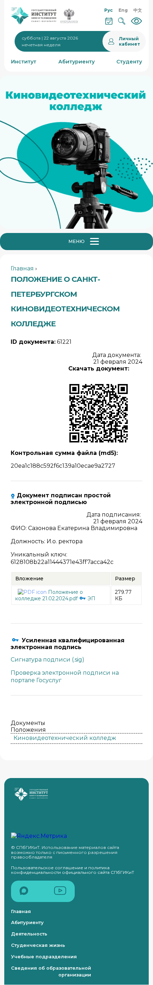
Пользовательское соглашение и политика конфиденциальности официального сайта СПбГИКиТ (72, 870)
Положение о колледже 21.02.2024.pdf (49, 595)
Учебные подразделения (44, 956)
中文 (137, 10)
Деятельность (29, 934)
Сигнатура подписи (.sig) (47, 659)
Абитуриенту (27, 922)
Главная (22, 268)
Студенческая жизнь (38, 945)
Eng (123, 10)
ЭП (90, 598)
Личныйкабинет (129, 41)
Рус (108, 10)
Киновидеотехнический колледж (65, 738)
